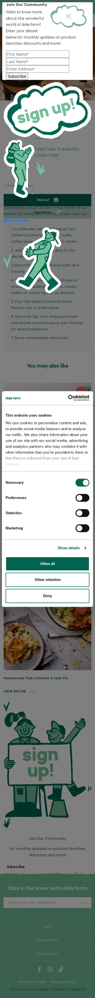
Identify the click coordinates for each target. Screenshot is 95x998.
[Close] (68, 16)
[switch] (82, 498)
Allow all (47, 564)
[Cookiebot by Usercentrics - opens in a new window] (68, 398)
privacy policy (16, 220)
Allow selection (48, 579)
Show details (69, 548)
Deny (47, 596)
